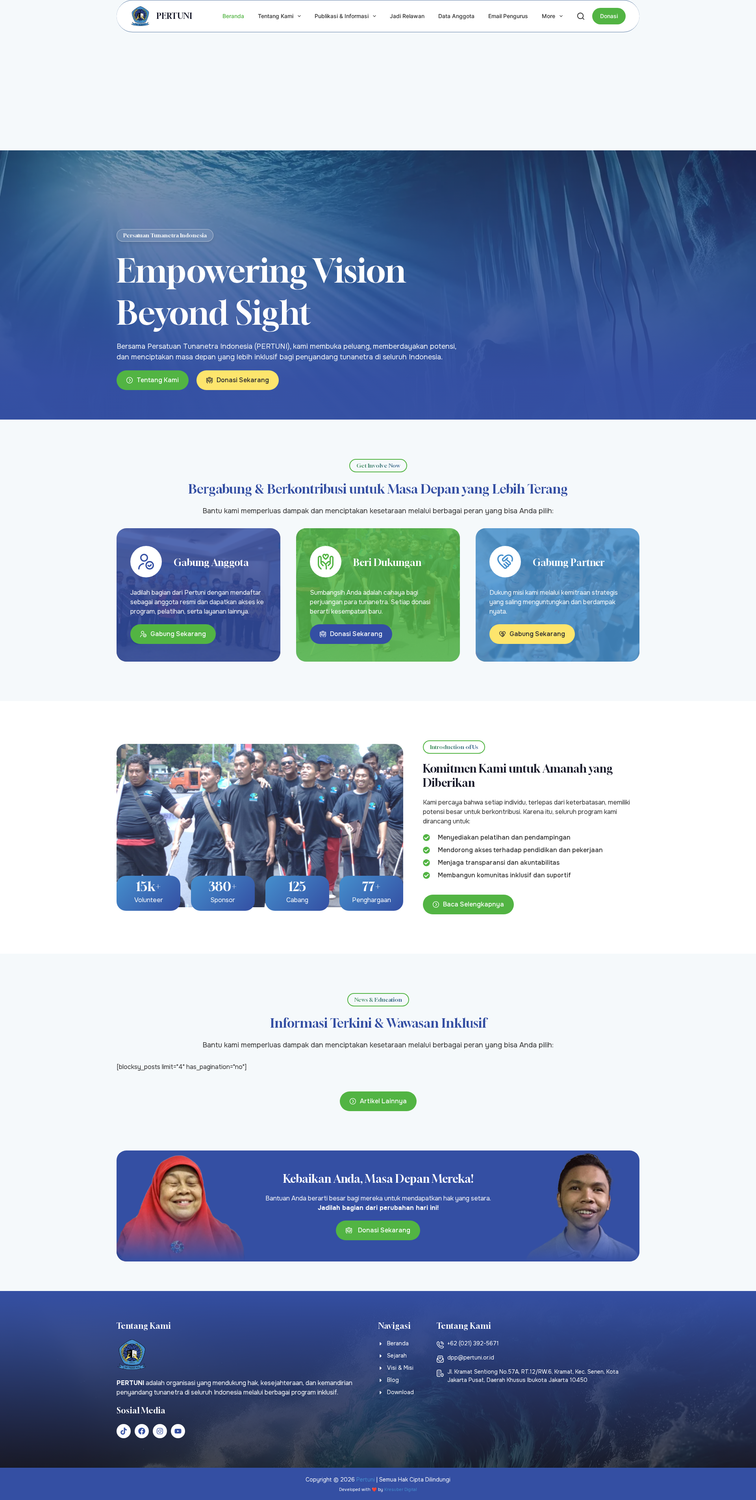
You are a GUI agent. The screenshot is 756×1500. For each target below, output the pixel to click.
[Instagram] (160, 1431)
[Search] (580, 16)
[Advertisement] (378, 91)
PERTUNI (174, 16)
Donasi (609, 16)
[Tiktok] (124, 1431)
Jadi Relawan (407, 16)
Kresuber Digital (400, 1489)
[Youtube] (178, 1431)
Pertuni (365, 1479)
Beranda (233, 16)
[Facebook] (142, 1431)
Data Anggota (456, 16)
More (548, 16)
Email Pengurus (508, 16)
